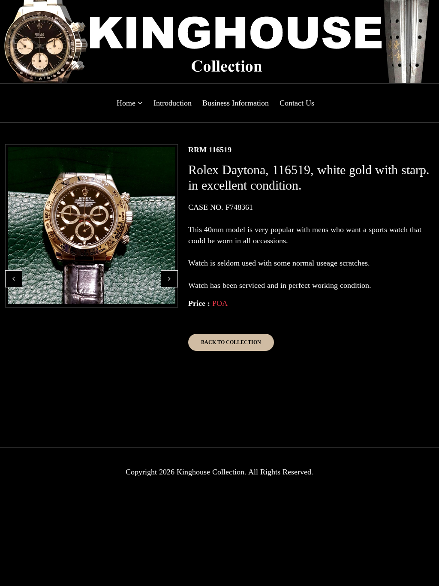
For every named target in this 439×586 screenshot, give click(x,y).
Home (127, 103)
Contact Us (297, 103)
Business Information (235, 103)
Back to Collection (231, 342)
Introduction (172, 103)
